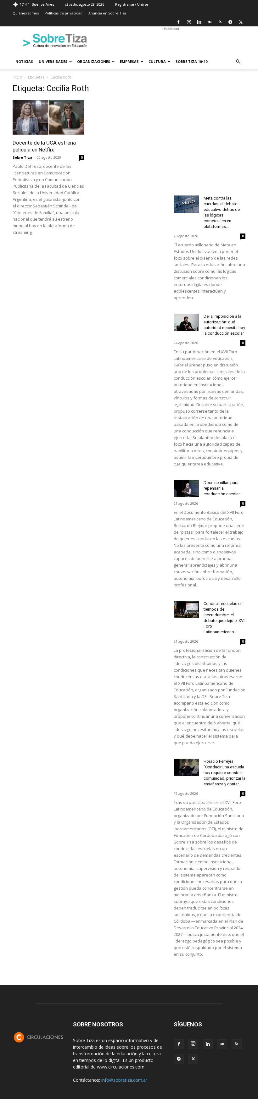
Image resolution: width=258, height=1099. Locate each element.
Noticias (24, 61)
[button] (237, 62)
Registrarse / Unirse (131, 4)
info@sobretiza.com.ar (124, 1080)
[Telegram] (230, 22)
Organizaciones (93, 61)
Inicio (17, 77)
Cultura (157, 61)
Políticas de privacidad (63, 13)
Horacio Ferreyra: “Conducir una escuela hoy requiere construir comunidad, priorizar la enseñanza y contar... (224, 772)
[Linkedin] (199, 22)
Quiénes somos (26, 13)
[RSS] (220, 22)
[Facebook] (178, 22)
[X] (240, 22)
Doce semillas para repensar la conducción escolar (222, 488)
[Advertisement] (171, 40)
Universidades (53, 61)
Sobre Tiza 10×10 (191, 61)
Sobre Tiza (22, 157)
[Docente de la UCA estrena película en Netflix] (48, 117)
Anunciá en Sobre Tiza (107, 13)
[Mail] (209, 22)
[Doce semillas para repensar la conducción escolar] (186, 488)
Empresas (129, 61)
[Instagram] (189, 22)
